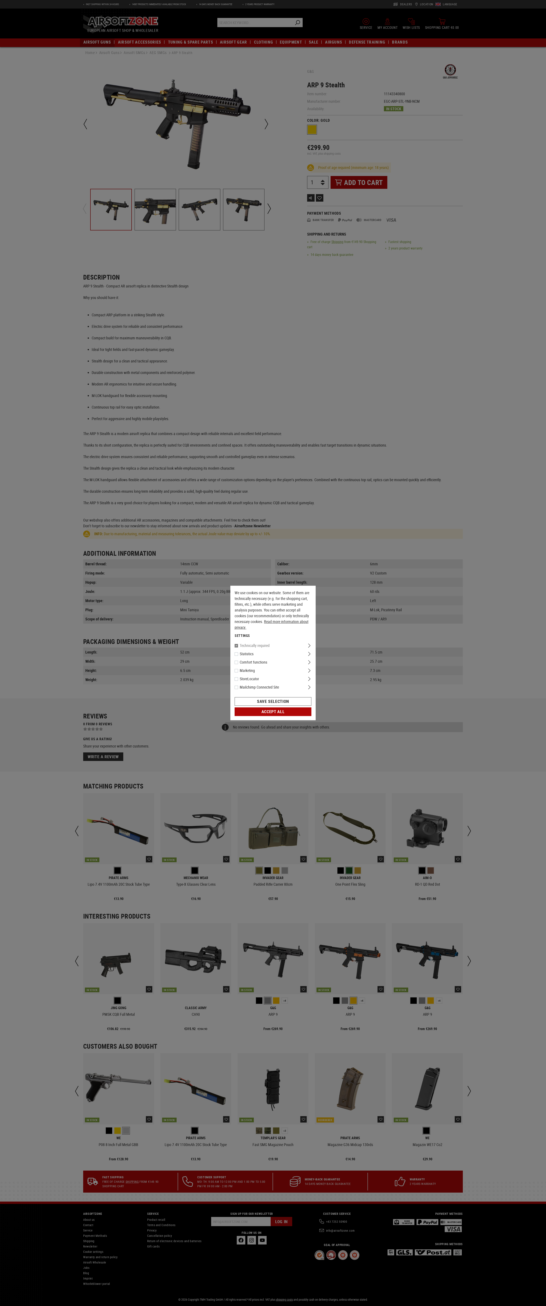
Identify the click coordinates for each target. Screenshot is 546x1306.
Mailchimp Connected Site (259, 687)
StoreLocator (249, 679)
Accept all (273, 712)
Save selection (273, 701)
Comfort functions (253, 662)
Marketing (247, 670)
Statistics (247, 654)
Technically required (255, 645)
